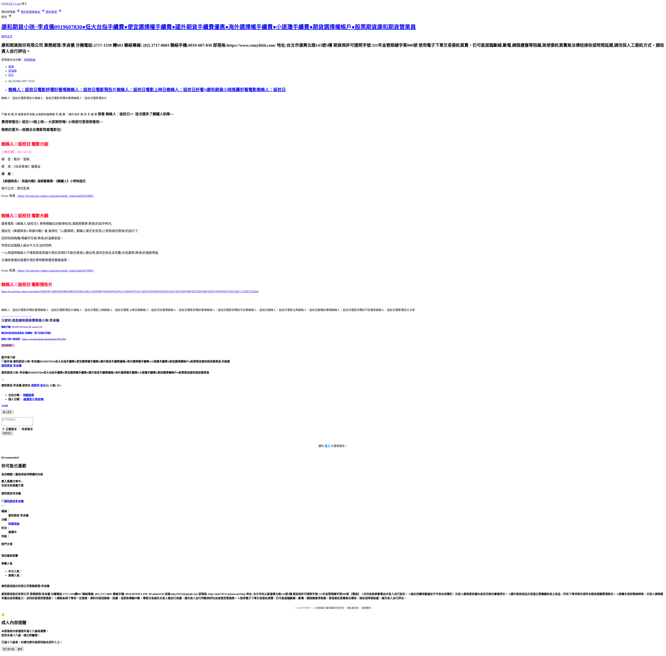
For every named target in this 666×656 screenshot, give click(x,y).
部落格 (12, 70)
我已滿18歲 (8, 649)
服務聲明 (366, 608)
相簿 (11, 66)
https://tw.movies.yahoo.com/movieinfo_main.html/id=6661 (55, 196)
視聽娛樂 (28, 395)
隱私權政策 (352, 608)
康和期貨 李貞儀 (11, 365)
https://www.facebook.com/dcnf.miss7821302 (44, 339)
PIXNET (307, 608)
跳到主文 (6, 36)
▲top (4, 405)
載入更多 (7, 412)
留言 (43, 385)
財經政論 (29, 59)
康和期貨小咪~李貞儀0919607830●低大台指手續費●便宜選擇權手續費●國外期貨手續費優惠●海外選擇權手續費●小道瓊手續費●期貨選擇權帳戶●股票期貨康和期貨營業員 (208, 27)
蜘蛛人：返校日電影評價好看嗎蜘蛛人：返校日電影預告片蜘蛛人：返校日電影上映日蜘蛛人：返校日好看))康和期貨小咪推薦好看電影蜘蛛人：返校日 (147, 89)
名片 (11, 75)
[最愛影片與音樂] (33, 399)
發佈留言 (7, 433)
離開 (20, 649)
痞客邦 (35, 385)
